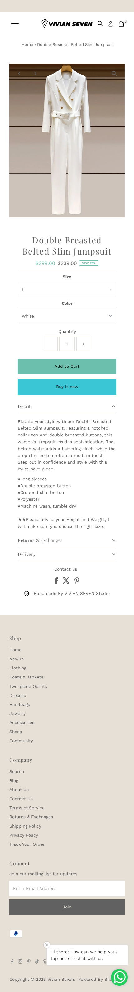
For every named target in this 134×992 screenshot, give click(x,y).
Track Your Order (27, 844)
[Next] (35, 73)
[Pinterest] (29, 962)
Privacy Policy (23, 835)
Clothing (17, 667)
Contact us (65, 569)
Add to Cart (67, 366)
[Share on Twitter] (67, 582)
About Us (19, 789)
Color (67, 303)
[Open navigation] (15, 24)
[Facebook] (12, 962)
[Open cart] (121, 24)
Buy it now (67, 386)
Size (67, 276)
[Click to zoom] (115, 74)
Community (21, 740)
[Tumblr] (45, 962)
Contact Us (21, 798)
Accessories (21, 722)
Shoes (15, 731)
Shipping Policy (25, 826)
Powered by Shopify (99, 979)
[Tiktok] (37, 962)
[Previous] (19, 73)
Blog (13, 780)
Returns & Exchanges (31, 816)
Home (27, 44)
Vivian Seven (60, 979)
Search (16, 771)
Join (67, 906)
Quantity (67, 331)
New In (16, 658)
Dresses (17, 695)
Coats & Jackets (26, 676)
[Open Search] (100, 24)
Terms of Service (27, 807)
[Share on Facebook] (57, 582)
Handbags (19, 704)
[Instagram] (20, 962)
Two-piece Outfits (28, 686)
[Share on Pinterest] (76, 582)
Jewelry (17, 713)
